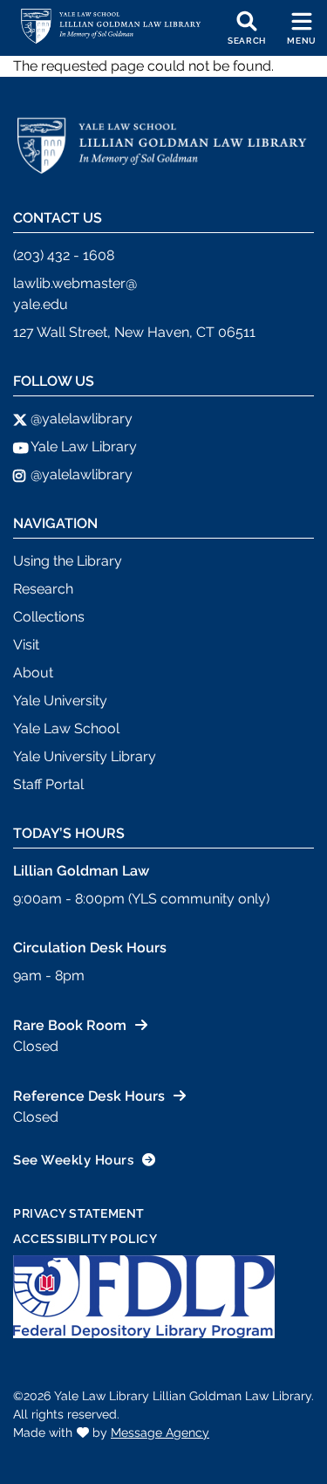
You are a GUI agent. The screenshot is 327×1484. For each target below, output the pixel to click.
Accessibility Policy (85, 1239)
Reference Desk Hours (89, 1096)
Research (43, 589)
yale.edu (40, 304)
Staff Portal (48, 784)
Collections (49, 616)
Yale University (60, 700)
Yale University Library (84, 756)
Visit (26, 644)
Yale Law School (66, 728)
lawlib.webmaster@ (75, 283)
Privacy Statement (79, 1213)
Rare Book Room (69, 1025)
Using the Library (67, 561)
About (33, 672)
